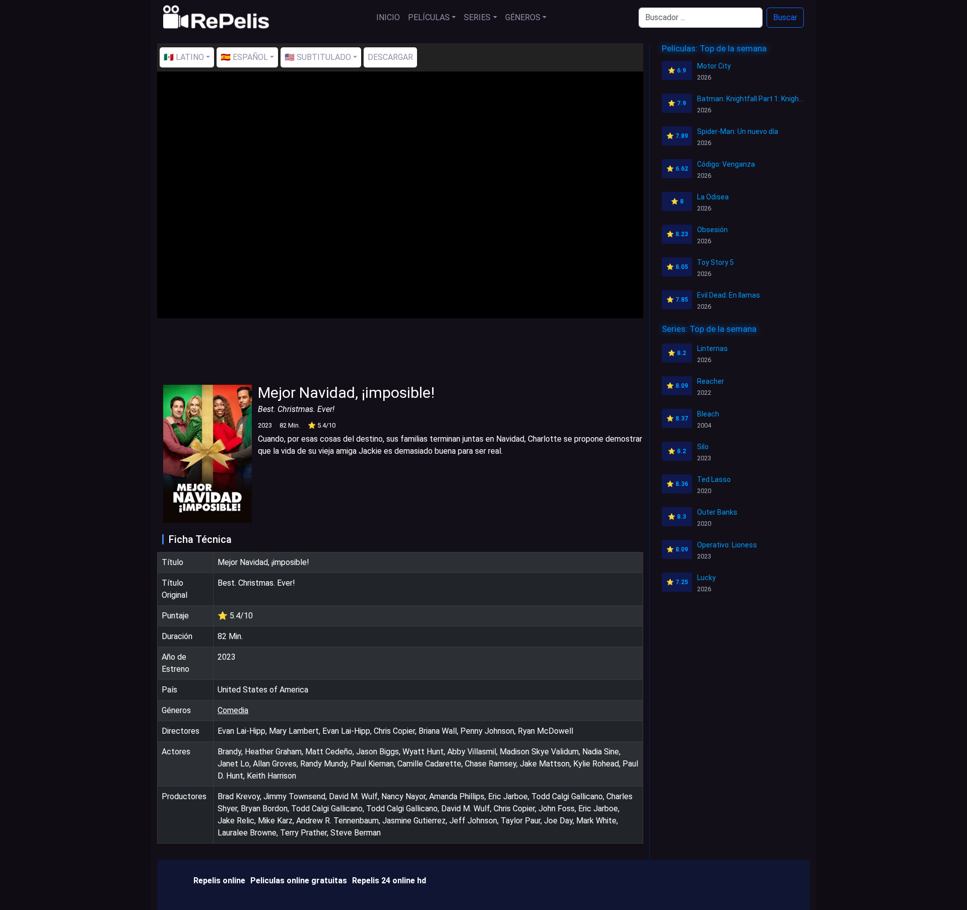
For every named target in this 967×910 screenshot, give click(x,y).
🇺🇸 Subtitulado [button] (318, 57)
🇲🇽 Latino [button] (184, 57)
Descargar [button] (390, 57)
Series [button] (477, 17)
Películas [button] (429, 17)
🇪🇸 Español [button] (244, 57)
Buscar (785, 17)
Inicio (388, 17)
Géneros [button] (522, 17)
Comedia (233, 710)
